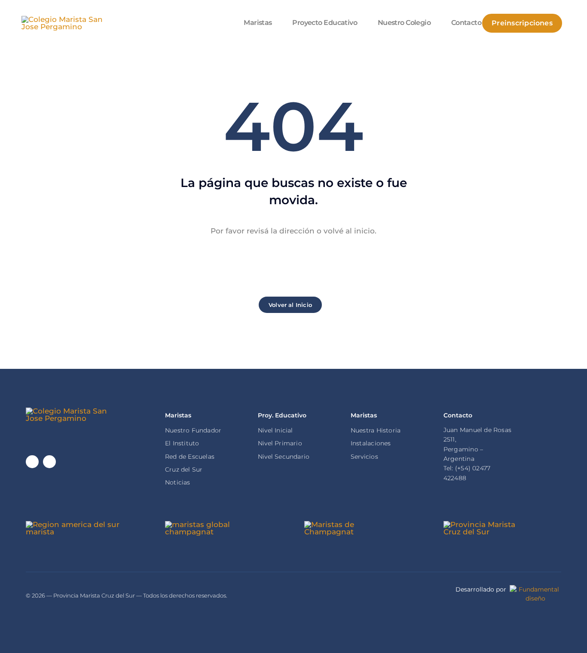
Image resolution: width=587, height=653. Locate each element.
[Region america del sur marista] (85, 524)
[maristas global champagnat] (208, 524)
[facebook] (32, 461)
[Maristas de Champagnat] (353, 524)
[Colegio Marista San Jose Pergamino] (68, 19)
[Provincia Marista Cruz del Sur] (486, 524)
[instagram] (49, 461)
